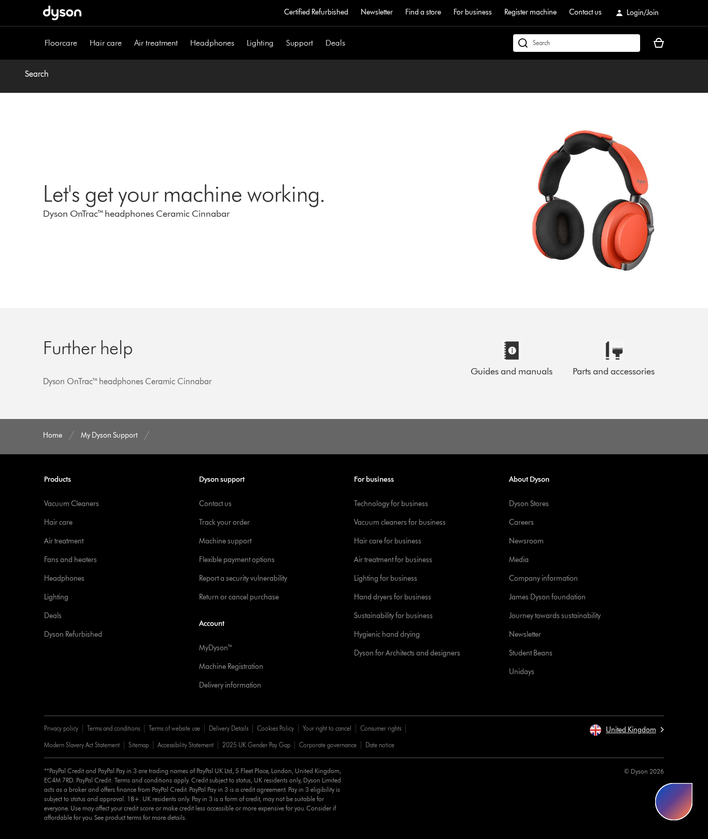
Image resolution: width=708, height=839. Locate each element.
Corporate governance (328, 745)
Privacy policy (61, 728)
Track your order (224, 522)
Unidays (521, 671)
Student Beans (531, 653)
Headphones (212, 43)
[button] (626, 730)
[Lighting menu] (279, 43)
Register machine (530, 12)
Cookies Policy (275, 728)
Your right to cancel (327, 728)
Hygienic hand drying (387, 634)
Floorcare (61, 43)
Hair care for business (387, 541)
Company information (543, 578)
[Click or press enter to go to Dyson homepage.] (62, 13)
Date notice (379, 745)
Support (299, 43)
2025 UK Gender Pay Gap (256, 745)
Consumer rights (380, 728)
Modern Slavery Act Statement (82, 745)
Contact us (585, 12)
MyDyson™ (216, 648)
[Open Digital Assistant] (673, 801)
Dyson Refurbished (73, 634)
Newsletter (377, 12)
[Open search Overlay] (576, 43)
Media (519, 559)
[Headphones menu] (239, 43)
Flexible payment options (237, 559)
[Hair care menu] (127, 43)
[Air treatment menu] (183, 43)
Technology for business (391, 503)
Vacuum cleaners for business (400, 522)
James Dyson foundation (547, 597)
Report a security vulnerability (243, 578)
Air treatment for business (393, 559)
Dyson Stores (529, 503)
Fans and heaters (70, 559)
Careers (521, 522)
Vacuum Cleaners (71, 503)
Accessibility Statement (186, 745)
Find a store (423, 12)
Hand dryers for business (392, 597)
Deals (335, 43)
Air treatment (156, 43)
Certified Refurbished (316, 12)
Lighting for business (385, 578)
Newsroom (526, 541)
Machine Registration (231, 666)
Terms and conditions (113, 728)
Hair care (106, 43)
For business (473, 12)
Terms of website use (174, 728)
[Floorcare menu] (82, 43)
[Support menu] (318, 43)
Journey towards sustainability (555, 615)
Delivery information (230, 685)
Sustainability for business (393, 615)
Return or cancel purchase (239, 597)
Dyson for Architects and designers (407, 653)
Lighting (260, 43)
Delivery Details (228, 728)
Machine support (225, 541)
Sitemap (139, 745)
